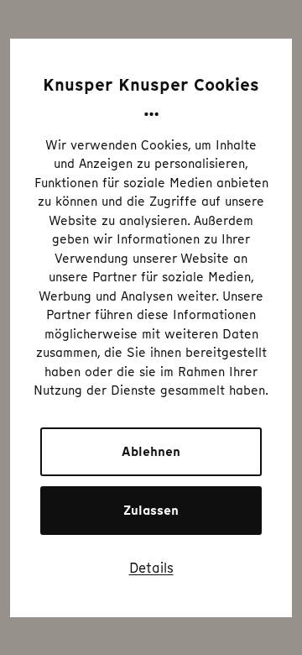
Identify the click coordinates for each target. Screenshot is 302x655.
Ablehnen (151, 452)
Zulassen (151, 510)
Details (151, 567)
